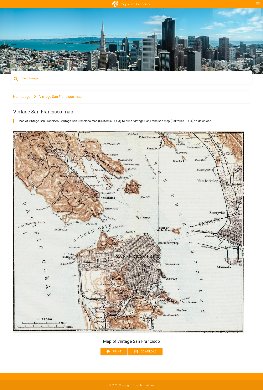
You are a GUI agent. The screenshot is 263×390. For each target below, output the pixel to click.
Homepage (21, 97)
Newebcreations (143, 385)
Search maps (30, 78)
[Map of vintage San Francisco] (128, 332)
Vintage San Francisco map (60, 97)
